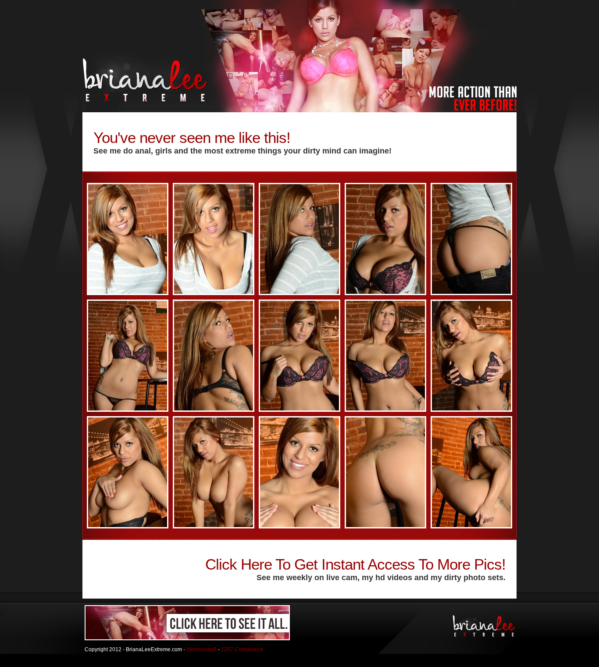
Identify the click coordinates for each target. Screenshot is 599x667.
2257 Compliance (242, 649)
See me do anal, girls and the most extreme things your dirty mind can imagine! (242, 150)
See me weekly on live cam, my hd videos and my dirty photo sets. (381, 577)
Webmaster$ (201, 649)
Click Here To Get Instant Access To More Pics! (355, 564)
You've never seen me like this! (191, 137)
